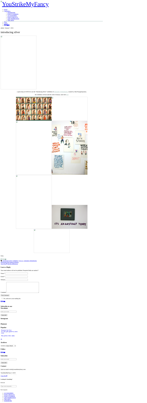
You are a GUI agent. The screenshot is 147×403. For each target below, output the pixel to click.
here (67, 94)
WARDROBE (11, 12)
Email (3, 276)
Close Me (3, 376)
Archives (3, 345)
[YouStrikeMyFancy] (25, 4)
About (5, 23)
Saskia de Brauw (10, 262)
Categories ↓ (7, 11)
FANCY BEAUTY (12, 17)
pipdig (15, 374)
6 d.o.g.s (21, 261)
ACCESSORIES (12, 15)
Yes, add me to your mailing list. (12, 298)
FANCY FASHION (12, 14)
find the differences (9, 264)
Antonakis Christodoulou (61, 91)
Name (3, 273)
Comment (3, 292)
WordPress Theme (6, 374)
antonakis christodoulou (30, 261)
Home (5, 9)
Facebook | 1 (5, 371)
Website (3, 279)
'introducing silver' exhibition (10, 261)
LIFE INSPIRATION (13, 19)
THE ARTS (10, 20)
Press (5, 22)
